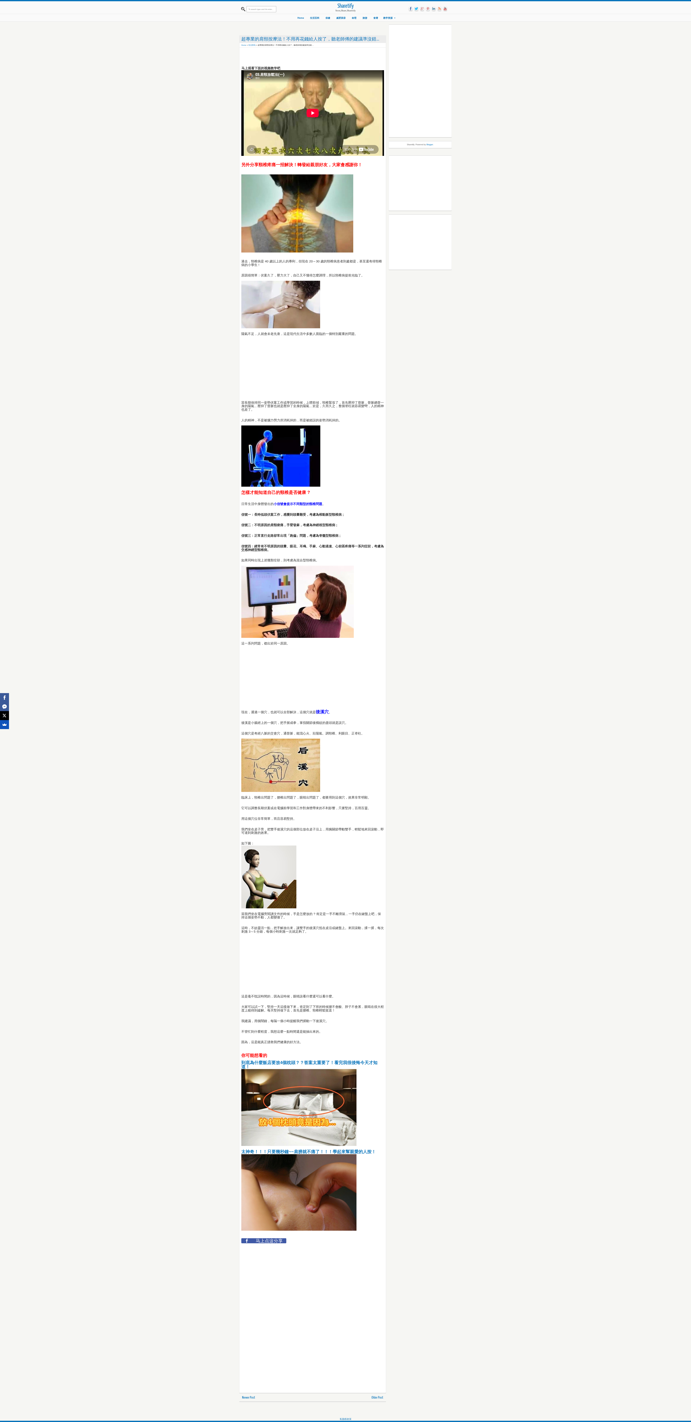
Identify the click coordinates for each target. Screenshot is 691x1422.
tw (416, 9)
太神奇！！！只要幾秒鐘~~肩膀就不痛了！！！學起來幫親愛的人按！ (308, 1151)
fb (411, 9)
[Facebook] (4, 697)
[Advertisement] (306, 57)
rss (439, 9)
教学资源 (388, 18)
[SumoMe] (4, 724)
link (434, 9)
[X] (4, 715)
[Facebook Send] (4, 706)
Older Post (377, 1397)
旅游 (365, 18)
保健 (328, 18)
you (445, 9)
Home (300, 18)
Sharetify (345, 6)
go (422, 9)
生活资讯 (252, 45)
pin (428, 9)
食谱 (375, 18)
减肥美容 (341, 18)
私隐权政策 (345, 1419)
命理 (354, 18)
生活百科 (314, 18)
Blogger (429, 144)
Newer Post (248, 1397)
